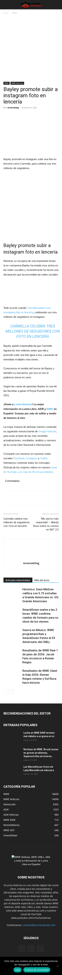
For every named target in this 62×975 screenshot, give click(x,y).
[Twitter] (14, 115)
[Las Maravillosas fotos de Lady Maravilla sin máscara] (12, 771)
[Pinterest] (22, 115)
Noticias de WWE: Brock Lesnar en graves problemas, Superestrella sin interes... (41, 753)
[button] (5, 4)
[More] (38, 115)
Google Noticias (47, 431)
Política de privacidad (37, 969)
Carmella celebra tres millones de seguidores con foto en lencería (33, 331)
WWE (14, 12)
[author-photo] (31, 551)
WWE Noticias (17, 83)
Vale (17, 969)
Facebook (19, 458)
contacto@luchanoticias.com (38, 925)
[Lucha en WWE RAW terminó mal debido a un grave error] (12, 737)
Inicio (5, 12)
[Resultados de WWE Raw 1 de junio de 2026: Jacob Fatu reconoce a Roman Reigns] (12, 654)
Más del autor (42, 580)
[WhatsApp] (30, 115)
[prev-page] (5, 691)
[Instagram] (31, 948)
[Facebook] (6, 115)
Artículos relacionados (18, 580)
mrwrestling (13, 107)
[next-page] (11, 691)
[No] (57, 966)
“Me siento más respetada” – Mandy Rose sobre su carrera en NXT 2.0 (46, 524)
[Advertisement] (31, 49)
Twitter (43, 458)
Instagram (31, 458)
